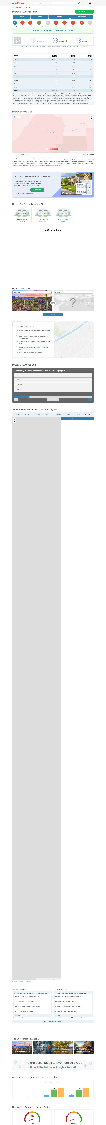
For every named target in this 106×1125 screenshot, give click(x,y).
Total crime (16, 59)
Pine (18, 380)
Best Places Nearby (82, 16)
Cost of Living (37, 414)
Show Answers (53, 399)
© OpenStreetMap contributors (78, 151)
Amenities (27, 414)
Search (14, 7)
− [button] (91, 118)
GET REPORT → (37, 190)
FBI (59, 46)
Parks (18, 389)
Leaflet (92, 151)
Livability (84, 3)
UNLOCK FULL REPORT (85, 11)
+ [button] (91, 116)
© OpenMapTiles (88, 151)
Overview (21, 16)
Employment (58, 414)
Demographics (59, 16)
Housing (68, 414)
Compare (53, 314)
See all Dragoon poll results (53, 1021)
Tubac (18, 375)
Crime (48, 414)
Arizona (19, 7)
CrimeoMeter (29, 158)
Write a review (16, 1018)
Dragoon (25, 7)
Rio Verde (20, 384)
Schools (78, 414)
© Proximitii (71, 151)
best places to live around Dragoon (24, 981)
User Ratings (88, 414)
